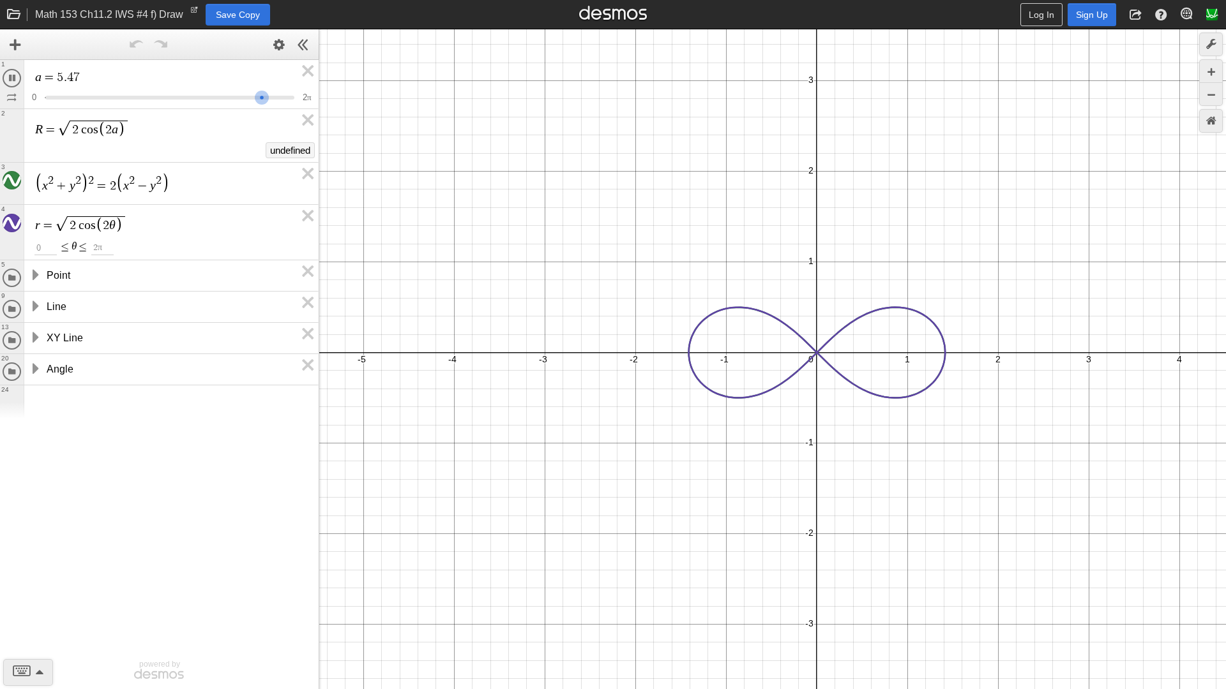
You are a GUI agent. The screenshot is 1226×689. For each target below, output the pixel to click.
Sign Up (1092, 15)
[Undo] (136, 44)
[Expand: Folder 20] (34, 371)
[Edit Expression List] (279, 44)
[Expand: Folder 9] (34, 308)
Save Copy (238, 15)
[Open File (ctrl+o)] (14, 14)
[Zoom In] (1211, 71)
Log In (1041, 15)
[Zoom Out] (1211, 94)
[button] (1135, 14)
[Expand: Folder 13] (34, 340)
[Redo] (161, 44)
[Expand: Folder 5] (34, 277)
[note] (194, 12)
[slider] (271, 96)
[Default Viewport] (1211, 121)
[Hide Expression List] (303, 44)
